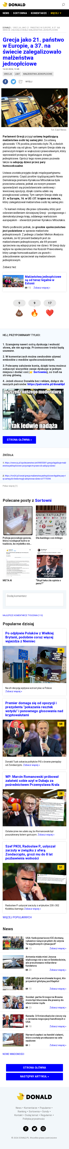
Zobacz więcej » (41, 288)
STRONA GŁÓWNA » (19, 439)
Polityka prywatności (34, 1119)
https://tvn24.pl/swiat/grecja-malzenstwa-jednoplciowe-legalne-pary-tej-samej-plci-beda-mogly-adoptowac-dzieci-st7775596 (34, 477)
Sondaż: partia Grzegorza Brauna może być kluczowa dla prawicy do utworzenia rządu (45, 1000)
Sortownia (40, 372)
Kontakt (18, 1115)
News (19, 1108)
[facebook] (7, 81)
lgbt (17, 74)
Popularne (45, 1108)
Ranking (22, 1111)
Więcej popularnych (17, 917)
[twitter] (14, 81)
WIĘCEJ (55, 13)
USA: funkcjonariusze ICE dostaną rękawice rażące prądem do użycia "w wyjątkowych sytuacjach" (45, 941)
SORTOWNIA (20, 13)
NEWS (6, 13)
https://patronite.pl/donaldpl (46, 384)
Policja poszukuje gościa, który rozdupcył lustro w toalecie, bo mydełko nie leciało (17, 542)
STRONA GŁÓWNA (34, 1067)
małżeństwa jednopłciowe (37, 74)
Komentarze (30, 1108)
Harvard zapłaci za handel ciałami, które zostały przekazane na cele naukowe (45, 1037)
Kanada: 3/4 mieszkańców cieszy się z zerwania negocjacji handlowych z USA (46, 1019)
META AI (7, 580)
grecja (8, 74)
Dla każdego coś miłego (49, 538)
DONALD (7, 27)
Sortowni (43, 500)
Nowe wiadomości (13, 1054)
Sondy (45, 1111)
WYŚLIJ (28, 82)
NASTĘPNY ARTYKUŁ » (34, 1076)
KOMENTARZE (39, 13)
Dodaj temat (31, 1115)
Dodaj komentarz (17, 596)
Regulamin (46, 1115)
